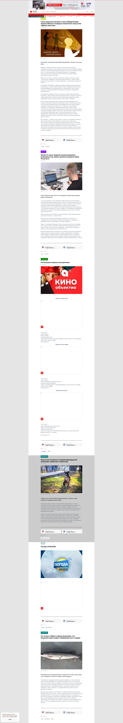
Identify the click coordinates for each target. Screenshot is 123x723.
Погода (43, 543)
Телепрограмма (53, 11)
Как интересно (44, 456)
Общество (43, 151)
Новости (43, 11)
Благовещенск (43, 451)
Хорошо (10, 719)
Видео (47, 11)
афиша (49, 451)
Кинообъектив (44, 259)
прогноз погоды (48, 627)
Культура (43, 18)
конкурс (42, 146)
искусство (48, 146)
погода (42, 627)
